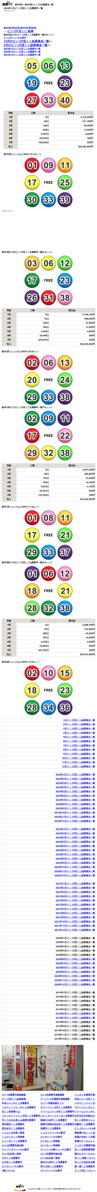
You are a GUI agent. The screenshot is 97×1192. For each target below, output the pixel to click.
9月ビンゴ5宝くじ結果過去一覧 (79, 753)
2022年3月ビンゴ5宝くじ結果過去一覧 (75, 837)
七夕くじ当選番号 (11, 1158)
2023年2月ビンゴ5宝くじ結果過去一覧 (75, 778)
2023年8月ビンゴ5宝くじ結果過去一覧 (75, 804)
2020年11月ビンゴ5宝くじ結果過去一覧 (74, 980)
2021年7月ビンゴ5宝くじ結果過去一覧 (75, 909)
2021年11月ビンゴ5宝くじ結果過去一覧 (74, 925)
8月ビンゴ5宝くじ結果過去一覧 (79, 749)
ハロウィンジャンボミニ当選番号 (19, 1107)
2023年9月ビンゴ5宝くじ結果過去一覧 (75, 808)
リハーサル (17, 154)
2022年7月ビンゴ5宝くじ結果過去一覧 (75, 854)
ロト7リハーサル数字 (51, 1170)
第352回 (16, 27)
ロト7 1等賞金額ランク (52, 1103)
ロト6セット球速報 (50, 1141)
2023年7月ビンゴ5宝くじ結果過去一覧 (75, 799)
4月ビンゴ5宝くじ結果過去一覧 (79, 732)
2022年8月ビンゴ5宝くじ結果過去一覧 (75, 858)
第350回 (32, 27)
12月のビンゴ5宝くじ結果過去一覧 (26, 41)
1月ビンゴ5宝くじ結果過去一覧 (79, 720)
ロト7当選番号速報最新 (14, 1094)
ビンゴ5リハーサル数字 (15, 37)
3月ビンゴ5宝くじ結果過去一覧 (79, 728)
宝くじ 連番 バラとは (85, 1158)
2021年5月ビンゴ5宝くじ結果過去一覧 (75, 900)
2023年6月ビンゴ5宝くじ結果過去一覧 (75, 795)
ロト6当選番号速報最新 (52, 1094)
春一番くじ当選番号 (85, 1166)
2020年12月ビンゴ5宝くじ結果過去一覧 (74, 984)
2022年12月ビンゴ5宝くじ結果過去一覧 (74, 875)
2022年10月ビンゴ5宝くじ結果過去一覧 (74, 867)
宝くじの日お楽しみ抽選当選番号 (19, 1120)
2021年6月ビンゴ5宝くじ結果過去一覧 (75, 904)
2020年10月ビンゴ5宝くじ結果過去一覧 (74, 976)
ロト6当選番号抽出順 (13, 1145)
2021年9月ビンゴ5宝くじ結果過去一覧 (75, 917)
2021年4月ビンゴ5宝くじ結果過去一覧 (75, 896)
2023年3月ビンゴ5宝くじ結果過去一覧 (75, 783)
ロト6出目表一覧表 (50, 1158)
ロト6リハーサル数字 (51, 1136)
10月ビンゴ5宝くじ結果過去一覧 (78, 758)
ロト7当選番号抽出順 (51, 1153)
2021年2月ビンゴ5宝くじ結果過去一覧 (75, 887)
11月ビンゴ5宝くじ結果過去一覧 (78, 762)
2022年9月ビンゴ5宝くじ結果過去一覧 (75, 862)
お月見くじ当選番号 (12, 1162)
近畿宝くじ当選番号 (85, 1124)
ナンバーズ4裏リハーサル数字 (56, 1149)
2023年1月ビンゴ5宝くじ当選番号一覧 (22, 48)
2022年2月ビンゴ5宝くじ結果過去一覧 (75, 833)
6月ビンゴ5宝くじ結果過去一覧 (79, 741)
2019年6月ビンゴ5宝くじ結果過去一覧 (75, 1013)
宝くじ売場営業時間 (85, 1149)
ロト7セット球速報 (50, 1145)
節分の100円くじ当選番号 (54, 1162)
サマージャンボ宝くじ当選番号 (56, 1107)
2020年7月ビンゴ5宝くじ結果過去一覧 (75, 963)
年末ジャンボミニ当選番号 (15, 1103)
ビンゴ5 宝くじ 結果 (20, 31)
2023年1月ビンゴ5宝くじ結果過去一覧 (75, 774)
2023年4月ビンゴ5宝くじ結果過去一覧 (75, 787)
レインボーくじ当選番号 (14, 1141)
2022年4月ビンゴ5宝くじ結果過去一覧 (75, 841)
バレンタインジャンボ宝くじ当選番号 (21, 1115)
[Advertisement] (48, 18)
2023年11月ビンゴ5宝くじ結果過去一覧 (74, 816)
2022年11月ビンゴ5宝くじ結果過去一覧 (74, 871)
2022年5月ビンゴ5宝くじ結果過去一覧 (75, 846)
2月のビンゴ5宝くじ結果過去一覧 (25, 45)
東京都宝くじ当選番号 (13, 1124)
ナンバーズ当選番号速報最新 (55, 1099)
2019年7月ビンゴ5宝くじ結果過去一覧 (75, 1017)
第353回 (7, 27)
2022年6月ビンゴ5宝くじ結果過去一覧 (75, 850)
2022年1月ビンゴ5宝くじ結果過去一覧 (75, 829)
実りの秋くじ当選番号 (52, 1166)
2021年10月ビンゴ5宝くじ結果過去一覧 (74, 921)
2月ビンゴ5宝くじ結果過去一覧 (79, 724)
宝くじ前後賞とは (11, 1111)
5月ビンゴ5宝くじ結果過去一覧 (79, 737)
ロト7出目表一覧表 (11, 1153)
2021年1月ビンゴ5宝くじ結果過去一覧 (75, 883)
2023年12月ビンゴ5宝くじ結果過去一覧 (74, 821)
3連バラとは (8, 1170)
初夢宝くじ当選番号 (51, 1128)
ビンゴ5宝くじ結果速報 (14, 1099)
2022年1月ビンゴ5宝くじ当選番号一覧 (22, 51)
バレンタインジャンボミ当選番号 (57, 1115)
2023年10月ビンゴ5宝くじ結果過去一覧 (74, 812)
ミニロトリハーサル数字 (53, 1132)
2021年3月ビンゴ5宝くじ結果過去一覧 (75, 892)
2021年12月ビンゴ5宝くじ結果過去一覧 (74, 930)
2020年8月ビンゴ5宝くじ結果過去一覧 (75, 967)
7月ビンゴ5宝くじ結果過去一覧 (79, 745)
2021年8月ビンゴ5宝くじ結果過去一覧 (75, 913)
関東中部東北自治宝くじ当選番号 (57, 1124)
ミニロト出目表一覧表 (13, 1132)
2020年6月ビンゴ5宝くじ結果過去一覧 (75, 959)
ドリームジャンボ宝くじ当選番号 (57, 1111)
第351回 (24, 27)
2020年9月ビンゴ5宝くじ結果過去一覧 (75, 971)
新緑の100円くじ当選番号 (54, 1120)
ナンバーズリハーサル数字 (15, 1149)
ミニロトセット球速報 (13, 1136)
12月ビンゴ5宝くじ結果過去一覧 (78, 766)
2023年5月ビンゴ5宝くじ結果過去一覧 (75, 791)
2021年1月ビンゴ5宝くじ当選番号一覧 (22, 54)
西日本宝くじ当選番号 (13, 1128)
